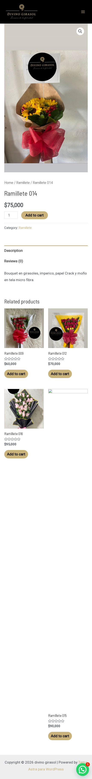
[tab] (46, 250)
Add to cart (34, 215)
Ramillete (23, 183)
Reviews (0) (13, 261)
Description (13, 250)
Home (8, 183)
